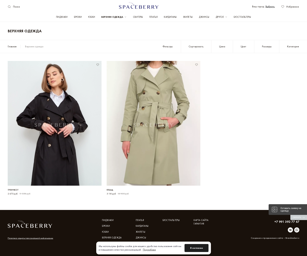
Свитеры (138, 17)
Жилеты (188, 17)
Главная (12, 46)
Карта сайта (201, 220)
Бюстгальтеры (242, 17)
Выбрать (270, 6)
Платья (153, 17)
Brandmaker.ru (292, 237)
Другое (220, 17)
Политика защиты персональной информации (30, 238)
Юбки (91, 17)
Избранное (292, 6)
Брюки (78, 17)
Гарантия (199, 223)
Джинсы (204, 17)
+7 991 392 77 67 (286, 222)
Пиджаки (62, 17)
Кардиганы (170, 17)
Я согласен (196, 248)
